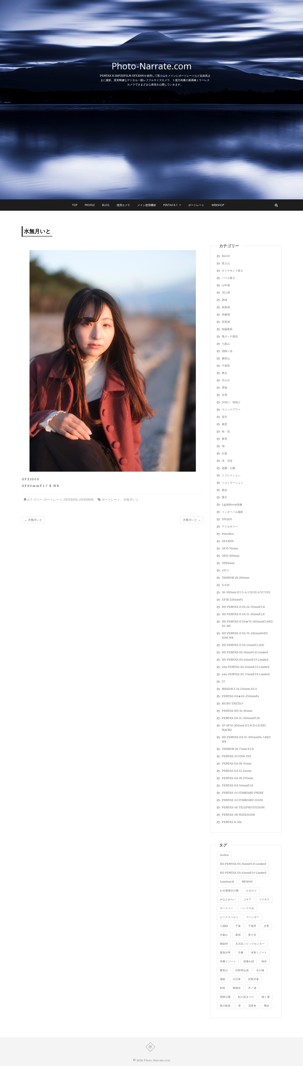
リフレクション (231, 475)
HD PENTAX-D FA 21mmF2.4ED (243, 645)
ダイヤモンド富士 (232, 270)
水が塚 (260, 970)
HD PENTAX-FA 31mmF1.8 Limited (245, 652)
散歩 (224, 490)
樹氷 (264, 961)
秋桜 (222, 988)
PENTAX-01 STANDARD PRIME (243, 792)
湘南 (222, 979)
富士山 (226, 263)
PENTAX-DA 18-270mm (237, 778)
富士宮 (252, 934)
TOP (74, 205)
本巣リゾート (259, 952)
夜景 (224, 438)
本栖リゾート (228, 961)
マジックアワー (231, 409)
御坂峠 (224, 943)
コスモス (264, 899)
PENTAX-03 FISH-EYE (236, 756)
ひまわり (251, 890)
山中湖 (226, 285)
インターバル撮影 (232, 512)
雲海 (224, 387)
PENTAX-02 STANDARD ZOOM (242, 800)
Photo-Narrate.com (152, 66)
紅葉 (224, 453)
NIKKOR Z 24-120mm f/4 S (239, 689)
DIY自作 (227, 519)
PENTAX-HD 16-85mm (237, 710)
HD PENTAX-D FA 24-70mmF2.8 (243, 607)
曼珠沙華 (225, 952)
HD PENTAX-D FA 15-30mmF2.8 (243, 614)
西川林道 (225, 1005)
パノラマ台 (247, 908)
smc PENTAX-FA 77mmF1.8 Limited (246, 674)
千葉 (238, 926)
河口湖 (226, 292)
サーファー (226, 908)
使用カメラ (123, 205)
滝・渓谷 (227, 460)
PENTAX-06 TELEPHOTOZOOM (243, 807)
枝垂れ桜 (248, 961)
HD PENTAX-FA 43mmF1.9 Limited (245, 659)
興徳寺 (237, 988)
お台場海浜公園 (229, 890)
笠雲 (224, 395)
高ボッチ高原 (230, 336)
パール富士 (228, 278)
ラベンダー (252, 917)
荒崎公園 (225, 996)
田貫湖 (226, 321)
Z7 (223, 681)
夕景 (266, 926)
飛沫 (266, 1005)
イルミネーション (232, 482)
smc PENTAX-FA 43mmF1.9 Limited (245, 667)
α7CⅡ (225, 570)
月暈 (240, 952)
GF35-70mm (230, 548)
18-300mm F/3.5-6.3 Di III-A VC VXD (246, 592)
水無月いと (131, 500)
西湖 (224, 300)
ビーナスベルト (229, 917)
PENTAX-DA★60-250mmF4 (240, 696)
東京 (224, 373)
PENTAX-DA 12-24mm (236, 770)
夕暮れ (224, 934)
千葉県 (226, 365)
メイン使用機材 (146, 205)
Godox (224, 855)
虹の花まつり (246, 996)
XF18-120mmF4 (232, 599)
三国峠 (224, 926)
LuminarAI (227, 881)
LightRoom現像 (232, 504)
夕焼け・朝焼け (231, 402)
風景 (224, 424)
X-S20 (226, 585)
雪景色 (252, 1005)
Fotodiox (228, 533)
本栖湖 (226, 314)
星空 (224, 416)
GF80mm (86, 500)
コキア (247, 899)
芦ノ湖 (252, 988)
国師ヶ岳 (227, 351)
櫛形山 (226, 358)
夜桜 (238, 934)
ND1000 (247, 881)
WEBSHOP (218, 205)
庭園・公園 (228, 468)
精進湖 (226, 307)
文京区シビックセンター (250, 943)
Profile (90, 205)
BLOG (105, 205)
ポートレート (196, 205)
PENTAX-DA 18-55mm (236, 763)
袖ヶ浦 (266, 996)
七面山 (226, 343)
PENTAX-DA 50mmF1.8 (237, 785)
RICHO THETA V (232, 703)
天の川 (226, 380)
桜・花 (226, 431)
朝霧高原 (227, 329)
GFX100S (71, 500)
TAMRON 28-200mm (235, 577)
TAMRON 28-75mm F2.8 (238, 749)
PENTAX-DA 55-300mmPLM (241, 718)
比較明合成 (242, 970)
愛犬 (224, 497)
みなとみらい (228, 899)
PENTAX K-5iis (232, 822)
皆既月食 (253, 979)
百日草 (237, 979)
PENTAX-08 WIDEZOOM (238, 814)
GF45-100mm (230, 555)
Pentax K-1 (170, 205)
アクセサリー (230, 526)
